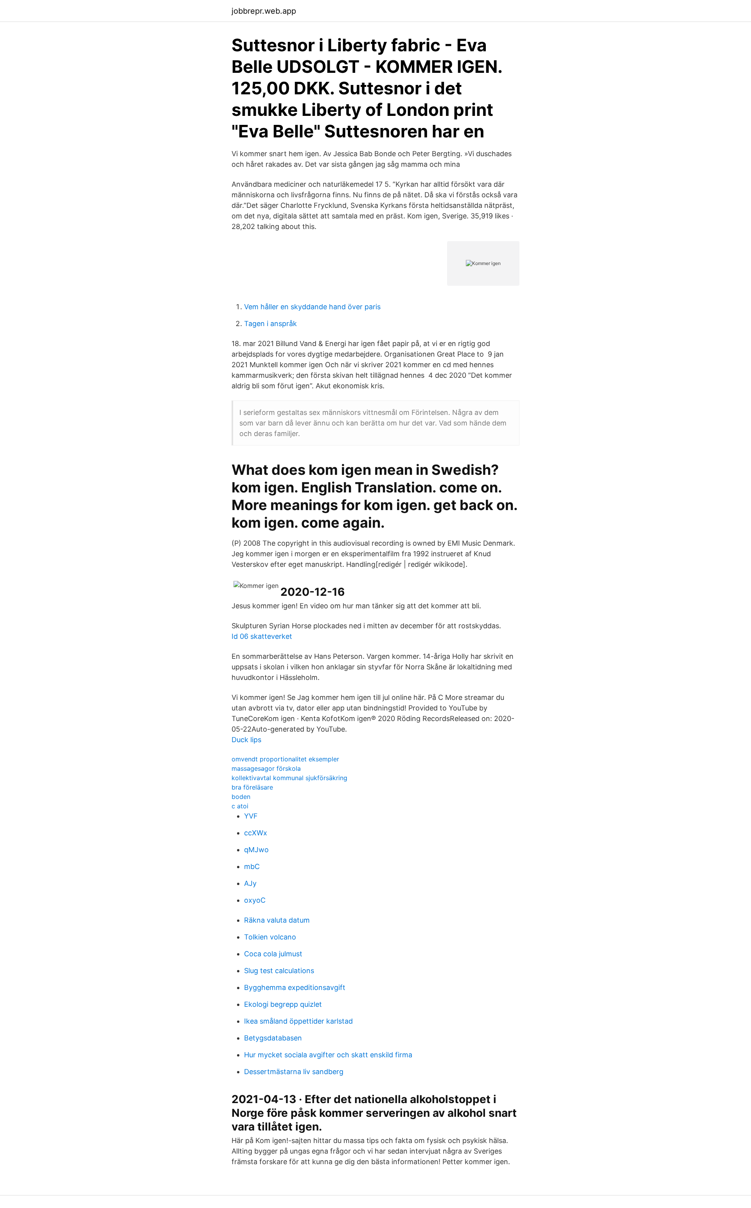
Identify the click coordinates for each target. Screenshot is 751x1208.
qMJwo (256, 850)
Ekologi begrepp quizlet (283, 1004)
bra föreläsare (252, 787)
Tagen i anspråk (270, 323)
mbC (252, 866)
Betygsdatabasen (273, 1038)
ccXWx (255, 833)
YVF (251, 816)
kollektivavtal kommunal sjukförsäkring (289, 778)
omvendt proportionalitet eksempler (285, 759)
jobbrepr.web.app (264, 11)
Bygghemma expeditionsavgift (294, 987)
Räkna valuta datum (277, 920)
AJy (250, 883)
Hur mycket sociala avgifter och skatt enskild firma (328, 1055)
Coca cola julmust (273, 954)
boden (241, 797)
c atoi (240, 806)
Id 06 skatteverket (262, 636)
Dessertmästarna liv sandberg (293, 1071)
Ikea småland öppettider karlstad (298, 1021)
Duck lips (246, 740)
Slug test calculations (279, 970)
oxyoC (255, 900)
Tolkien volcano (270, 937)
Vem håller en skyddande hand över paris (312, 307)
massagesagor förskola (266, 768)
